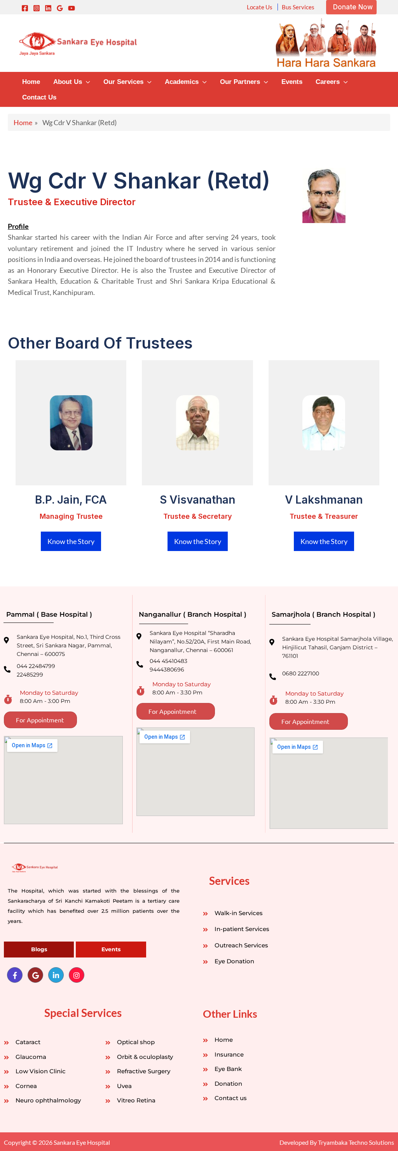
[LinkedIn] (56, 975)
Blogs (39, 949)
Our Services (123, 81)
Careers (328, 81)
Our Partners (240, 81)
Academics (182, 81)
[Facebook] (24, 8)
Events (291, 81)
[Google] (59, 8)
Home (31, 81)
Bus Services (298, 6)
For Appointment (40, 720)
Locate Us (259, 6)
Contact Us (39, 97)
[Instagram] (36, 8)
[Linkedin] (48, 8)
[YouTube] (71, 8)
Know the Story (70, 541)
